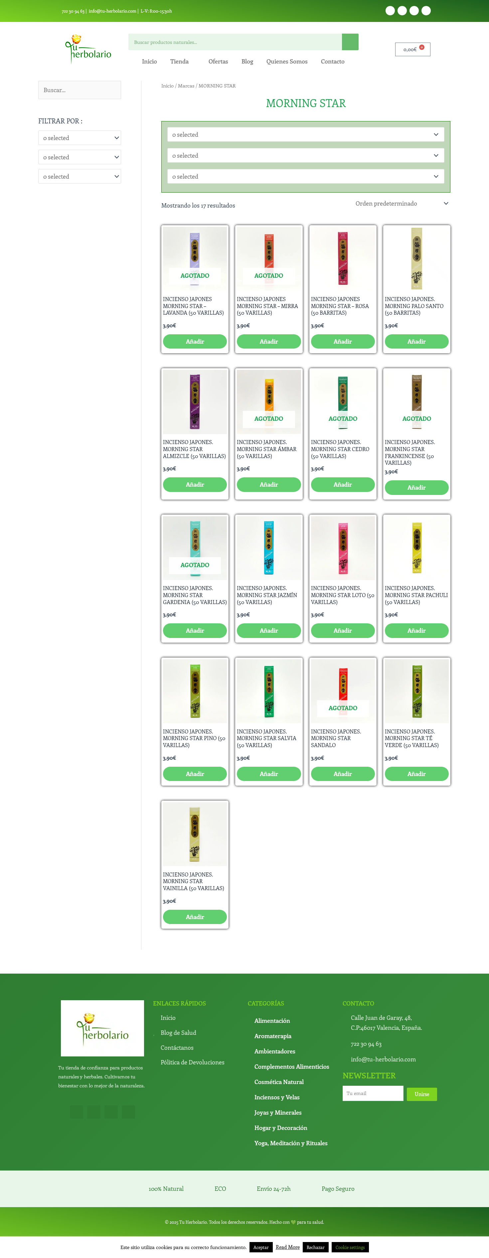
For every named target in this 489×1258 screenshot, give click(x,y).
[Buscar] (350, 42)
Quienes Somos (287, 61)
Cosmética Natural (279, 1082)
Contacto (333, 61)
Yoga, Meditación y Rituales (291, 1143)
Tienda (179, 61)
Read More (288, 1247)
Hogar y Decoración (280, 1128)
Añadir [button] (343, 341)
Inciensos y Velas (277, 1097)
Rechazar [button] (316, 1247)
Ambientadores (274, 1051)
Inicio (149, 61)
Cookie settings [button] (350, 1247)
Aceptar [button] (261, 1247)
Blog (247, 61)
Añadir (195, 341)
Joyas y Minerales (278, 1112)
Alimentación (272, 1020)
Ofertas (218, 61)
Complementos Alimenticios (291, 1066)
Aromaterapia (272, 1036)
